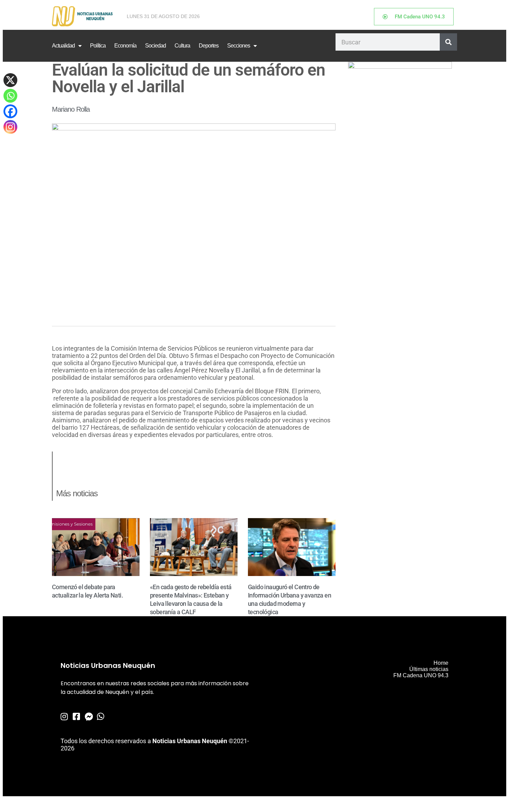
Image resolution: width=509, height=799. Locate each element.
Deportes (208, 46)
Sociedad (155, 46)
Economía (125, 46)
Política (98, 46)
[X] (10, 80)
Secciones (238, 46)
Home (441, 663)
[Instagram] (10, 127)
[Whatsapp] (10, 96)
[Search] (448, 42)
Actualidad (63, 46)
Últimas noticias (428, 669)
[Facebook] (10, 111)
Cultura (182, 46)
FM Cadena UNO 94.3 (420, 675)
